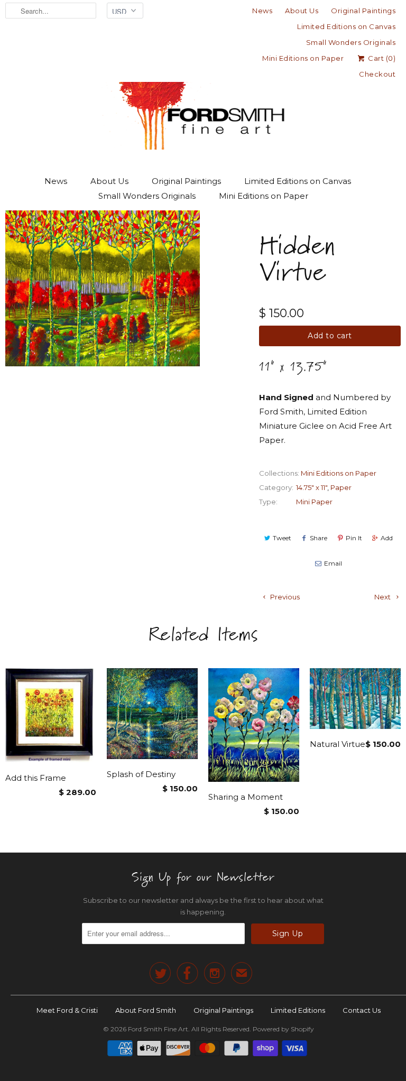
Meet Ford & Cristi (67, 1010)
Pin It (354, 538)
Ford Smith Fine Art (158, 1029)
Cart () (380, 58)
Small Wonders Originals (351, 42)
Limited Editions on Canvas (346, 26)
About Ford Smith (145, 1010)
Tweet (282, 538)
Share (318, 538)
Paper (341, 487)
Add (387, 538)
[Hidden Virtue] (102, 288)
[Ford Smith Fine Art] (203, 96)
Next (383, 597)
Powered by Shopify (283, 1029)
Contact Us (362, 1010)
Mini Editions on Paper (303, 58)
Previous (284, 597)
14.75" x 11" (311, 487)
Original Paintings (363, 10)
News (262, 10)
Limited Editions (298, 1010)
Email (333, 563)
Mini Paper (314, 501)
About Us (301, 10)
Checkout (377, 74)
